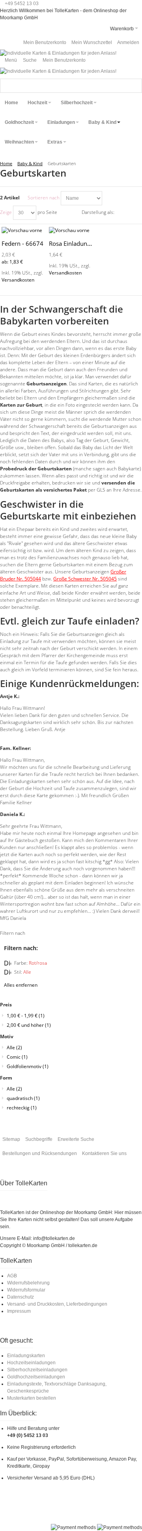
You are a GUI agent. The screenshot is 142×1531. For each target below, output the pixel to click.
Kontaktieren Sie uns (104, 1153)
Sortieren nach (44, 197)
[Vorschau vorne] (24, 230)
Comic (17, 1057)
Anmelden (128, 42)
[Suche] (135, 85)
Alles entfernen (20, 985)
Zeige (6, 212)
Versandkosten (18, 279)
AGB (12, 1276)
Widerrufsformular (26, 1290)
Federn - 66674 (22, 243)
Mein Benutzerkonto (44, 42)
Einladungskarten (26, 1355)
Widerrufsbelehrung (28, 1283)
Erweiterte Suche (76, 1139)
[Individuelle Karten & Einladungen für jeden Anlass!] (58, 53)
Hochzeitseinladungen (31, 1362)
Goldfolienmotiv (28, 1066)
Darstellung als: (98, 212)
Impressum (19, 1311)
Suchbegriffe (38, 1139)
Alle (14, 1047)
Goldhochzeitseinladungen (36, 1377)
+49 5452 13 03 (22, 3)
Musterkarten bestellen (31, 1398)
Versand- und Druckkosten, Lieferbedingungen (57, 1304)
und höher (29, 1025)
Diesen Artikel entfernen (7, 963)
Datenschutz (20, 1297)
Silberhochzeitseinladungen (37, 1370)
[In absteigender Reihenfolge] (109, 198)
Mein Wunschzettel (91, 42)
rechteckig (22, 1107)
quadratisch (23, 1098)
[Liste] (136, 213)
